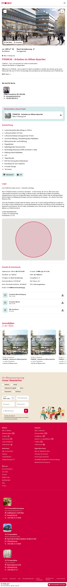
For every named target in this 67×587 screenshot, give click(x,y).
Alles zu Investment (7, 451)
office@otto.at (12, 541)
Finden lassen (6, 444)
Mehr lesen (5, 74)
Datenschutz (13, 578)
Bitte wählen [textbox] (7, 398)
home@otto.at (12, 515)
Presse (4, 486)
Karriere (4, 474)
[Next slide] (62, 27)
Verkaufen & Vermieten (41, 454)
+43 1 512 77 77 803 (14, 544)
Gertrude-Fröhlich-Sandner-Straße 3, (21, 539)
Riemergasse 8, (14, 565)
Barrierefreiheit (61, 578)
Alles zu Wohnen (6, 430)
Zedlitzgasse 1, (15, 513)
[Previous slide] (4, 27)
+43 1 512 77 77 (12, 570)
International (5, 439)
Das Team (5, 472)
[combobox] (8, 397)
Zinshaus (4, 454)
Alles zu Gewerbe (40, 430)
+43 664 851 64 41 (12, 98)
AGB (19, 578)
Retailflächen (38, 436)
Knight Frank (5, 477)
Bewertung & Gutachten (42, 457)
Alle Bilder (9, 42)
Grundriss (19, 42)
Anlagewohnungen (7, 459)
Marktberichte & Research (42, 462)
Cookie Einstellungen (39, 578)
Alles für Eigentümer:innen (42, 451)
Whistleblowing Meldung (49, 578)
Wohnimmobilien (6, 433)
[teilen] (62, 11)
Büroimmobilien (39, 433)
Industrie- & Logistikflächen (43, 439)
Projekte (4, 436)
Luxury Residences (7, 442)
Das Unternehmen (7, 469)
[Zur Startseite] (6, 3)
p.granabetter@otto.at (13, 96)
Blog (3, 483)
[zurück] (5, 11)
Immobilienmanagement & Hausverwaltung (47, 459)
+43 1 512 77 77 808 (14, 518)
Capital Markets (6, 457)
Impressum (5, 578)
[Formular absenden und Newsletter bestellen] (26, 411)
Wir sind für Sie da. (8, 83)
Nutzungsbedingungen (28, 578)
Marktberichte (6, 480)
